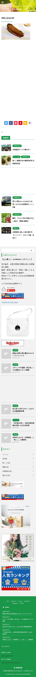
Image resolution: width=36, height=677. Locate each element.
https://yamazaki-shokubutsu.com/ (10, 662)
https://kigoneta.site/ (6, 656)
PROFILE (13, 601)
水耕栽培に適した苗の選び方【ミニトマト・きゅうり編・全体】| (23, 235)
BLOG (20, 601)
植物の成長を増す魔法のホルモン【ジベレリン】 (17, 613)
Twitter (22, 603)
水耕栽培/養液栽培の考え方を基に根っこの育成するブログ (18, 671)
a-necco (18, 9)
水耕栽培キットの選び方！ (21, 149)
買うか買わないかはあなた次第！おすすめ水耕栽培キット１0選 (23, 204)
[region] (18, 322)
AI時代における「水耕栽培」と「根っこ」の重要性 (17, 639)
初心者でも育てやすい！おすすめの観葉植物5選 (16, 626)
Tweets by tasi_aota (9, 302)
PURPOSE (27, 601)
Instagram (15, 603)
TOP (7, 601)
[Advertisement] (18, 62)
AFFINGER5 (26, 674)
